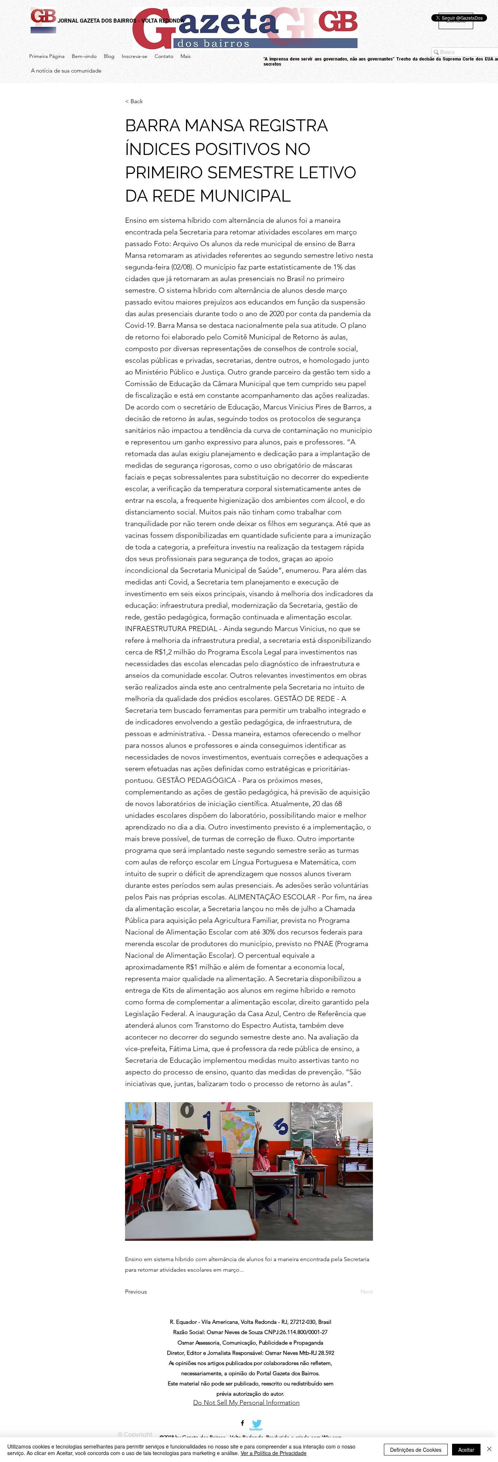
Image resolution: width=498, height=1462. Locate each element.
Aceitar (466, 1449)
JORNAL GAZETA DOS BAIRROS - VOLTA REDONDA (121, 21)
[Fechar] (489, 1449)
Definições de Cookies (415, 1449)
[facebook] (242, 1423)
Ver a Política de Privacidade (274, 1453)
